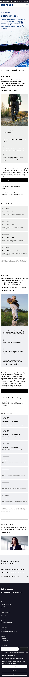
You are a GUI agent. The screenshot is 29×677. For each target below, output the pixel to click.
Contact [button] (3, 638)
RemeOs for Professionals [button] (10, 193)
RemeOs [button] (3, 608)
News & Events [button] (5, 619)
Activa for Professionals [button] (9, 402)
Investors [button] (3, 630)
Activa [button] (3, 606)
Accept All (14, 666)
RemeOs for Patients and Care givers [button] (11, 188)
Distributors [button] (4, 640)
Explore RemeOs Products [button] (9, 90)
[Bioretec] (7, 5)
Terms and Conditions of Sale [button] (9, 631)
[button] (26, 5)
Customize (14, 670)
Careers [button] (3, 617)
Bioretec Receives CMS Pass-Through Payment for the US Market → (14, 1)
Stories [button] (3, 621)
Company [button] (4, 615)
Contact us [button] (4, 533)
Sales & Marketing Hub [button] (7, 622)
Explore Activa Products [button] (8, 290)
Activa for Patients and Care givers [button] (13, 398)
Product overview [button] (6, 604)
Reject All (14, 674)
